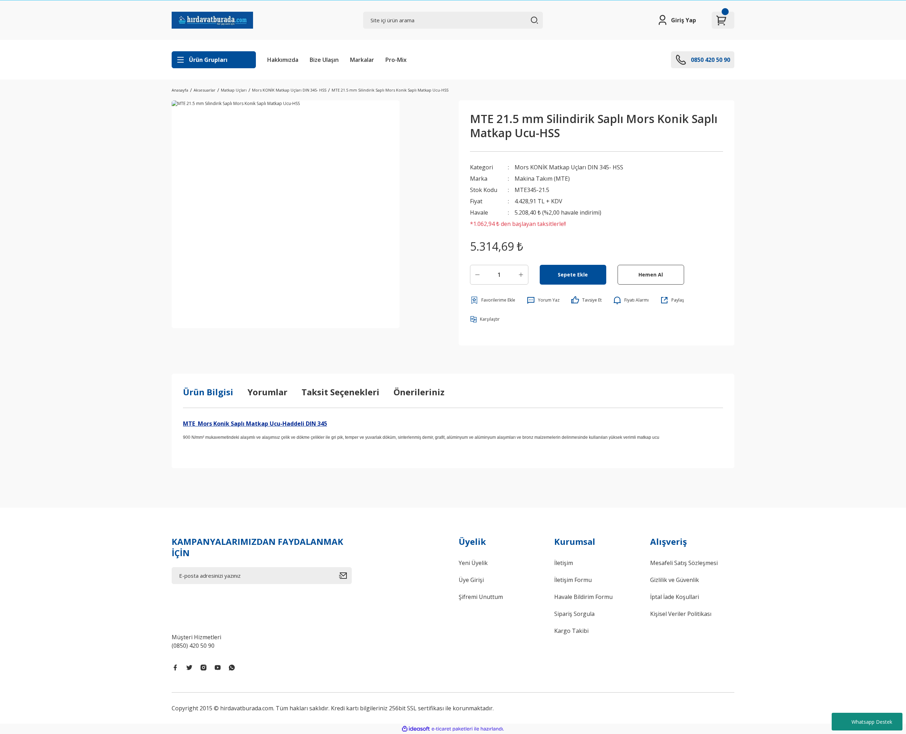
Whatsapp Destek (871, 721)
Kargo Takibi (571, 631)
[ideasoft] (416, 729)
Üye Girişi (471, 580)
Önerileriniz (419, 392)
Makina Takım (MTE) (542, 178)
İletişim (563, 563)
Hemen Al (650, 274)
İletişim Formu (573, 580)
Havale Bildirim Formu (583, 597)
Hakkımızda (282, 60)
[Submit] (345, 575)
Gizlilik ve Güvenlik (674, 580)
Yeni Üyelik (473, 563)
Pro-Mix (396, 60)
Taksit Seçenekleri (340, 392)
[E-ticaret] (452, 729)
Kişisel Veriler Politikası (680, 614)
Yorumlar (267, 392)
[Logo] (212, 20)
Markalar (362, 60)
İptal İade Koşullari (674, 597)
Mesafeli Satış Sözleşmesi (684, 563)
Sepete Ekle (573, 274)
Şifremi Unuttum (481, 597)
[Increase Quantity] (521, 274)
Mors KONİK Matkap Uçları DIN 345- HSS (569, 167)
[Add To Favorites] (492, 300)
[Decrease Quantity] (477, 274)
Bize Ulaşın (324, 60)
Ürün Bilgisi (208, 392)
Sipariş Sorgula (574, 614)
